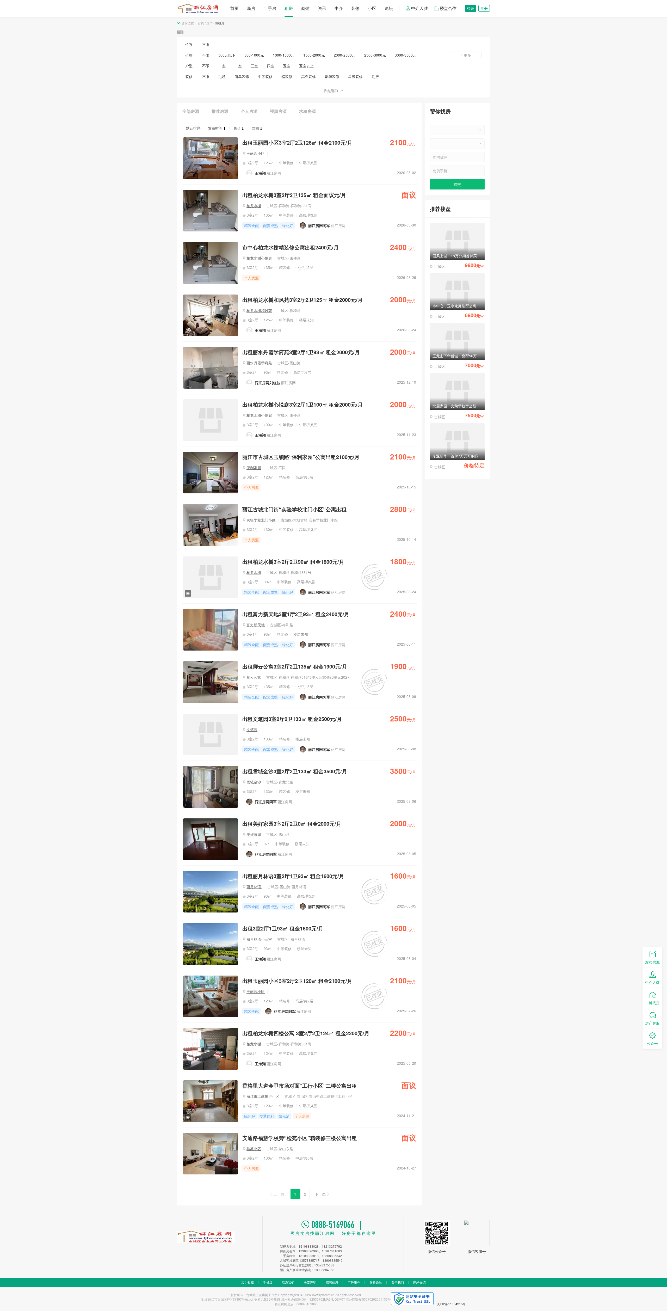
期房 (375, 76)
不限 (205, 44)
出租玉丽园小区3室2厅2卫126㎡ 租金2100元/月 (297, 142)
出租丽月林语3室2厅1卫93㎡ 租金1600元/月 (293, 876)
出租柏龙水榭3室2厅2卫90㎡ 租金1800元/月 (293, 561)
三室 (254, 65)
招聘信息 (332, 1282)
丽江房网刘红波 (267, 382)
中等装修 (265, 76)
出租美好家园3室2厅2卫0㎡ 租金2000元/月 (291, 823)
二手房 (270, 8)
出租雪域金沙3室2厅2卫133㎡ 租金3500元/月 (294, 771)
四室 (270, 65)
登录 (470, 8)
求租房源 (307, 111)
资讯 (322, 8)
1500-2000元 (314, 55)
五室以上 (306, 65)
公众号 (652, 1043)
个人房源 (249, 111)
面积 (255, 128)
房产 (209, 23)
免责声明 (310, 1282)
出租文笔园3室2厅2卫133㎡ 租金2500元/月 (292, 718)
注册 (484, 8)
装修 (355, 8)
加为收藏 (247, 1282)
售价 (237, 128)
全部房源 (190, 111)
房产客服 (652, 1023)
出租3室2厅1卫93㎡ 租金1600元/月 (282, 928)
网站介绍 (419, 1282)
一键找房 (652, 1002)
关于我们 (397, 1282)
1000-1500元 (283, 55)
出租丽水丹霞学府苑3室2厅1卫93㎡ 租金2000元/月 (301, 352)
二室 (238, 65)
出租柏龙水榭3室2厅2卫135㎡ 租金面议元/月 (294, 195)
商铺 (305, 8)
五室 (286, 65)
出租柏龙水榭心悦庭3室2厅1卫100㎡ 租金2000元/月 (302, 404)
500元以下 (227, 55)
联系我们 (288, 1282)
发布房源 (652, 962)
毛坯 (222, 76)
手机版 (268, 1282)
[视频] (210, 558)
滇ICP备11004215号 (451, 1304)
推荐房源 (220, 111)
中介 (339, 8)
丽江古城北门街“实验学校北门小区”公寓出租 (294, 509)
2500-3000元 (375, 55)
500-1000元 (254, 55)
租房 (289, 8)
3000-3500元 (405, 55)
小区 (372, 8)
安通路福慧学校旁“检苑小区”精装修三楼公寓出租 (299, 1138)
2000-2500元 (344, 55)
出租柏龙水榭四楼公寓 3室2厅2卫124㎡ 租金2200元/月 (305, 1033)
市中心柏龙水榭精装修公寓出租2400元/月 (290, 247)
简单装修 (241, 76)
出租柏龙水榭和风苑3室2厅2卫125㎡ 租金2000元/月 (302, 299)
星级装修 (355, 76)
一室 (222, 65)
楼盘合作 (448, 8)
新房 (251, 8)
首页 (234, 8)
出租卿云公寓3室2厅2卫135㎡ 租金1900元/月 (294, 666)
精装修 (286, 76)
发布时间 (215, 128)
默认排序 (193, 128)
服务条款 (375, 1282)
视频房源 (278, 111)
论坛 (389, 8)
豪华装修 (332, 76)
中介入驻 (419, 8)
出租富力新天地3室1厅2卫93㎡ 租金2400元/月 (295, 614)
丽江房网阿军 (319, 225)
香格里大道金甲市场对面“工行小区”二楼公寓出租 (299, 1085)
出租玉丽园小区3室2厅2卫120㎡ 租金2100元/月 (297, 980)
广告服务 (354, 1282)
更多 (467, 55)
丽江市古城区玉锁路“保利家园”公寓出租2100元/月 (301, 457)
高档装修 (308, 76)
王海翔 (260, 173)
